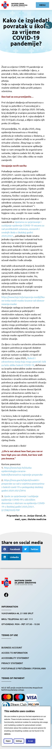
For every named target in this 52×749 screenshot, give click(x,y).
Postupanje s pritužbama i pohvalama (23, 668)
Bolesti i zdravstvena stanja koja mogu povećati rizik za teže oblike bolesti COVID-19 (23, 361)
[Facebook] (6, 595)
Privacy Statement (12, 663)
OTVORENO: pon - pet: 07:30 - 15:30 (20, 624)
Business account (11, 647)
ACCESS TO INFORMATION (14, 653)
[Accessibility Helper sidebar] (48, 25)
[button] (11, 549)
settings (7, 734)
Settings (19, 741)
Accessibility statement (15, 658)
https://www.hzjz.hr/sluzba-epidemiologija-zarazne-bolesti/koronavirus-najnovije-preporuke (22, 471)
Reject (8, 741)
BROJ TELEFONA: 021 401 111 (17, 619)
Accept (30, 741)
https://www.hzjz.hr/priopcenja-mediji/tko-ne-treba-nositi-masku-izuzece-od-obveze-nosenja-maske (23, 300)
